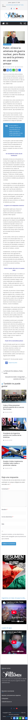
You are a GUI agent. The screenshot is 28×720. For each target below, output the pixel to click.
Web (3, 524)
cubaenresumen (19, 66)
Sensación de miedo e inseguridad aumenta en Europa (15, 378)
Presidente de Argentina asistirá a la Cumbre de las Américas (12, 435)
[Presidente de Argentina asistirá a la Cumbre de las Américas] (14, 419)
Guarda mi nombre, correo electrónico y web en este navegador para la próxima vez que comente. (14, 536)
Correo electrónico (7, 517)
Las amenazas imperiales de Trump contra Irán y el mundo (14, 5)
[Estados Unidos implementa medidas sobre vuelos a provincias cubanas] (14, 447)
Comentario (5, 489)
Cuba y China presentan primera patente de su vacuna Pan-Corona (13, 407)
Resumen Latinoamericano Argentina (11, 695)
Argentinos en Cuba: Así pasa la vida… (14, 598)
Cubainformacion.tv (7, 701)
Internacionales (7, 44)
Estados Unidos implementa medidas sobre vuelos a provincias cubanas (13, 463)
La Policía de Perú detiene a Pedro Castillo (13, 372)
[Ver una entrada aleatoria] (24, 23)
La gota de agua (7, 628)
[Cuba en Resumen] (3, 23)
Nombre (4, 509)
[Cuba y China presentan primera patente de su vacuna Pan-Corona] (14, 391)
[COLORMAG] (11, 672)
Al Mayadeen (5, 698)
